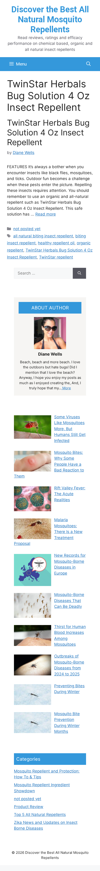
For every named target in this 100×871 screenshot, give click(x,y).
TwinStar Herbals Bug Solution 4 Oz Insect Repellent (48, 132)
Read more (45, 214)
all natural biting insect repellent (43, 236)
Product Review (28, 806)
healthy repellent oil (56, 243)
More (66, 388)
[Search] (79, 273)
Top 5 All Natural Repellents (40, 814)
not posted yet (26, 228)
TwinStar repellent (56, 257)
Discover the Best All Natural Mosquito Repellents (50, 19)
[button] (88, 64)
